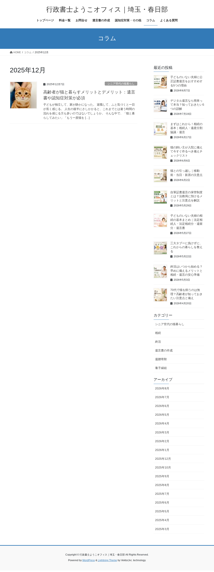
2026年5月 (162, 414)
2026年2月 (162, 441)
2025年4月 (162, 520)
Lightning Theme (107, 560)
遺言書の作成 (164, 350)
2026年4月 (162, 423)
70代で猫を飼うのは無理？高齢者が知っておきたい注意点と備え (186, 294)
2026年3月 (162, 432)
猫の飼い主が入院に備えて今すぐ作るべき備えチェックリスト (186, 151)
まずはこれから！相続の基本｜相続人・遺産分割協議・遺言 (186, 128)
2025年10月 (163, 467)
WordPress (88, 560)
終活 (158, 341)
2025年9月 (162, 476)
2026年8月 (162, 388)
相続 (158, 333)
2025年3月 (162, 529)
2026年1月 (162, 450)
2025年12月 (163, 458)
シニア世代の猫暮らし (121, 83)
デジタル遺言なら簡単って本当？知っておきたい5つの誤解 (187, 104)
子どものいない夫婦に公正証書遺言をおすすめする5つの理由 (186, 81)
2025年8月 (162, 485)
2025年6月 (162, 502)
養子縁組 (161, 368)
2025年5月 (162, 511)
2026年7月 (162, 397)
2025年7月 (162, 493)
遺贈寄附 (161, 359)
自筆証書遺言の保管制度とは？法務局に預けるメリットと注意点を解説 (186, 196)
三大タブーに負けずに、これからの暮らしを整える (186, 247)
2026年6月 (162, 406)
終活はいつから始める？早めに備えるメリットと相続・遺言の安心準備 (186, 270)
